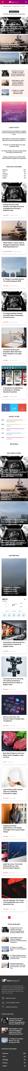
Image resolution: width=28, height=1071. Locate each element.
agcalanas (6, 593)
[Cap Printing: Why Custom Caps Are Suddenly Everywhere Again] (14, 777)
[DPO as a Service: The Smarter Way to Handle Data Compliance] (14, 705)
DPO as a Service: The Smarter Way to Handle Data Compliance (13, 719)
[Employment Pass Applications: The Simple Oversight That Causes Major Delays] (14, 814)
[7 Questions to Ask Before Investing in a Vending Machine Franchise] (14, 376)
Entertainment (7, 251)
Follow (14, 404)
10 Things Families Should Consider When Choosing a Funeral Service (14, 151)
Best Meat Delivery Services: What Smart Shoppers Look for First (13, 755)
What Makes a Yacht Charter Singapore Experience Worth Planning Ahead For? (18, 83)
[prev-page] (12, 162)
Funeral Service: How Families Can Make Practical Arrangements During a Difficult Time (18, 73)
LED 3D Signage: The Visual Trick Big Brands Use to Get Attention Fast (13, 902)
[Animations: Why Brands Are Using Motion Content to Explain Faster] (14, 630)
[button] (26, 2)
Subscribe (22, 404)
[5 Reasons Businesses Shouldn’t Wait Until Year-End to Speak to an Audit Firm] (14, 338)
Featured (6, 215)
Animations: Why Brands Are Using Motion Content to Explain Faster (14, 644)
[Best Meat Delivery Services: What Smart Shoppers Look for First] (14, 741)
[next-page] (15, 162)
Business (5, 360)
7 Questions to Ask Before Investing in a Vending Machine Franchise (13, 390)
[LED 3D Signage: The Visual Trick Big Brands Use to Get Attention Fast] (14, 888)
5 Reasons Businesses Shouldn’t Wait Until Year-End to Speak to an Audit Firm (14, 157)
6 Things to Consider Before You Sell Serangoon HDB (18, 92)
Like (6, 404)
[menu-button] (3, 2)
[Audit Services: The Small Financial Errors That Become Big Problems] (14, 852)
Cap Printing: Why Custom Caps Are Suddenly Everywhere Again (13, 791)
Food (4, 762)
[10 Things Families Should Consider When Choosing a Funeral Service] (14, 301)
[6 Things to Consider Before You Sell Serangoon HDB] (9, 58)
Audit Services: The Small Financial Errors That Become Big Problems (12, 866)
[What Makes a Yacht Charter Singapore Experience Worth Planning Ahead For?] (14, 43)
